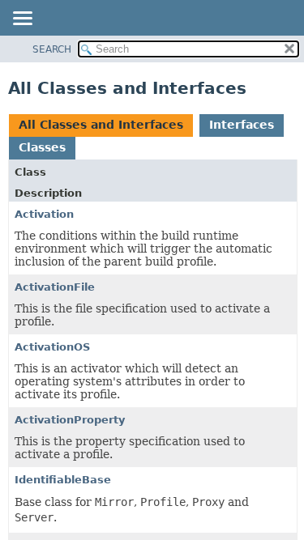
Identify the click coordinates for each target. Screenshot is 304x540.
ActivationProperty (70, 420)
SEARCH (51, 49)
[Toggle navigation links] (22, 19)
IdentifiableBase (63, 480)
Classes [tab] (42, 147)
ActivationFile (55, 287)
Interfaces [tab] (241, 124)
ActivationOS (52, 347)
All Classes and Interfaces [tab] (101, 124)
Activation (44, 214)
